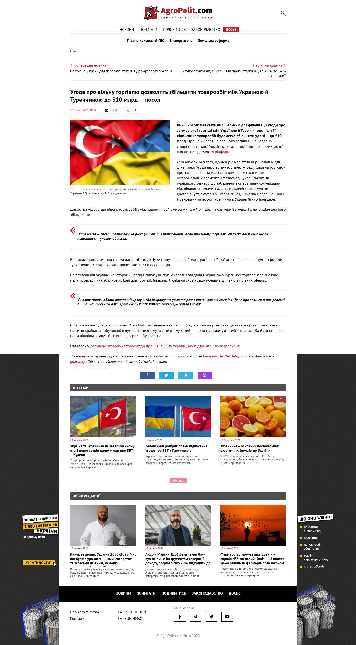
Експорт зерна (181, 41)
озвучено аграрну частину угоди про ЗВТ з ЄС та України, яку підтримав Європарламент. (165, 345)
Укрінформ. (220, 151)
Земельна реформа (213, 41)
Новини (127, 29)
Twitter (224, 356)
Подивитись (174, 29)
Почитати (148, 29)
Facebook (210, 356)
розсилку (78, 361)
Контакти (77, 618)
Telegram (238, 356)
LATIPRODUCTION (132, 612)
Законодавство (205, 29)
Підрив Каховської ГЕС (145, 41)
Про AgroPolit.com (84, 612)
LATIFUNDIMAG (130, 618)
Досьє (231, 29)
